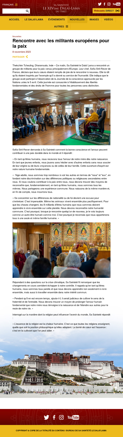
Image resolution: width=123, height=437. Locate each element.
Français (7, 4)
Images (94, 19)
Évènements (56, 19)
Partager (18, 56)
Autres (59, 26)
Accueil (14, 19)
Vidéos (108, 19)
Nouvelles (77, 19)
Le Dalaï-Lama (34, 19)
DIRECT (104, 10)
